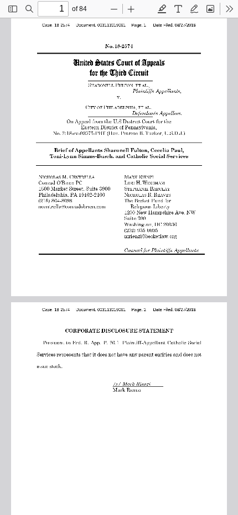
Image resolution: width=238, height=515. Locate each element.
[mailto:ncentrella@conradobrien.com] (72, 206)
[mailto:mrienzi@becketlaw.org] (151, 235)
